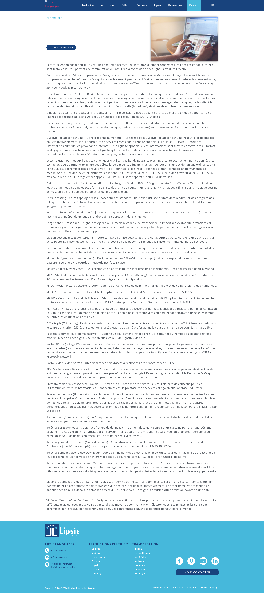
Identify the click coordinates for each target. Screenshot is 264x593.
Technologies (98, 557)
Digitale (95, 565)
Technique (97, 561)
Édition (138, 548)
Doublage (140, 573)
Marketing (96, 573)
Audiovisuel (140, 561)
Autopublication (142, 552)
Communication (59, 36)
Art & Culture (141, 557)
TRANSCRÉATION (145, 544)
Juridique (96, 548)
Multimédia (79, 36)
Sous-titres (140, 569)
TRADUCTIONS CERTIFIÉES (108, 544)
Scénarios (140, 565)
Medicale (96, 552)
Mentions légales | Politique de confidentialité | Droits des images (186, 587)
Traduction (88, 5)
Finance (95, 569)
